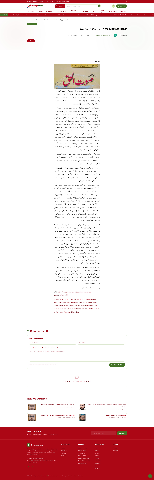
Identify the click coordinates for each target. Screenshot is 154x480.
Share (32, 41)
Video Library (82, 450)
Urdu (96, 448)
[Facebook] (28, 466)
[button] (39, 348)
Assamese (98, 461)
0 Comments (73, 35)
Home (29, 20)
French (97, 468)
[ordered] (52, 348)
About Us (64, 450)
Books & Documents (84, 461)
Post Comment (118, 365)
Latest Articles (82, 448)
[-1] (46, 348)
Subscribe (122, 433)
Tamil (97, 458)
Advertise (115, 450)
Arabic (97, 453)
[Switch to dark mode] (113, 6)
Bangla (97, 455)
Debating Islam (82, 463)
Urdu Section (36, 20)
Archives (63, 455)
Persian (97, 466)
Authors (63, 453)
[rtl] (42, 348)
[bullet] (54, 348)
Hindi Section (82, 455)
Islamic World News (84, 458)
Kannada (97, 463)
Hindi (96, 450)
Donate (115, 448)
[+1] (48, 348)
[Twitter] (32, 466)
